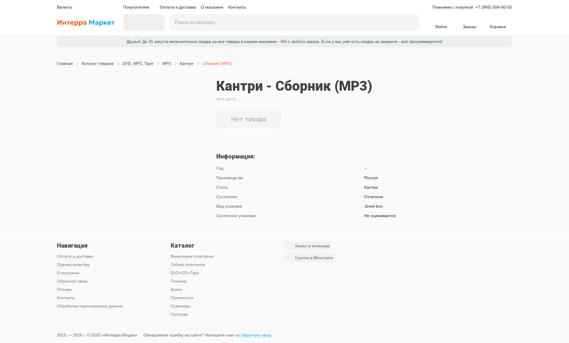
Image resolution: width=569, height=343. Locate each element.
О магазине (212, 7)
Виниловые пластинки (192, 256)
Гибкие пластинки (188, 264)
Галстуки (179, 314)
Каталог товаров (98, 63)
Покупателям (136, 7)
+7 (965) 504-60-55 (493, 7)
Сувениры (180, 306)
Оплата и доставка (178, 7)
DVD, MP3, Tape (138, 63)
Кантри (187, 63)
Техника (178, 281)
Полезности (182, 297)
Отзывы (64, 289)
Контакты (237, 7)
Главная (65, 63)
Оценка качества (73, 264)
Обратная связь (72, 281)
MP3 (166, 63)
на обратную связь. (254, 335)
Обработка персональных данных (90, 306)
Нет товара (248, 119)
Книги (176, 289)
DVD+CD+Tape (185, 272)
